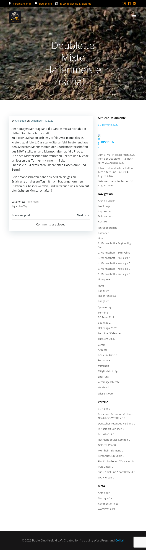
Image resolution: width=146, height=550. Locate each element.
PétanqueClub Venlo (110, 456)
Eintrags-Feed (106, 498)
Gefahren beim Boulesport (114, 181)
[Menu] (134, 17)
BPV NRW (107, 142)
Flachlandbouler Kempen (113, 439)
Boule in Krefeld (107, 355)
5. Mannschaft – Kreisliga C (114, 268)
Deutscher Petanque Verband (115, 423)
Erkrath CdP (105, 434)
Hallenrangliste (107, 295)
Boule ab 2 (104, 322)
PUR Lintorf (104, 466)
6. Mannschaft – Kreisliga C (114, 274)
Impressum (104, 211)
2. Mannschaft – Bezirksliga (114, 252)
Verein (102, 345)
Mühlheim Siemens (109, 450)
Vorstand (103, 387)
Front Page (104, 206)
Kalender (103, 233)
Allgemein (33, 201)
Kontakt (102, 221)
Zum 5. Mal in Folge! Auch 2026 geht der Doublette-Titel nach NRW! (116, 158)
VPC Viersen (105, 477)
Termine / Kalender (109, 333)
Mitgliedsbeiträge (108, 371)
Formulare (104, 360)
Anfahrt (102, 349)
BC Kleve (103, 408)
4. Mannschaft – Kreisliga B (114, 263)
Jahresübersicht (107, 227)
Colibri (119, 540)
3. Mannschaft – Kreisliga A (114, 258)
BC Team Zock (106, 317)
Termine (103, 312)
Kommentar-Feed (108, 503)
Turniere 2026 (106, 339)
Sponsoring (104, 307)
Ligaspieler (104, 279)
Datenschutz (105, 216)
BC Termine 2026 (108, 124)
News (101, 285)
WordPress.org (106, 509)
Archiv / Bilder (106, 200)
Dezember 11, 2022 (41, 120)
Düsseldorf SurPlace (110, 429)
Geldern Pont (106, 445)
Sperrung (103, 376)
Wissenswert (105, 393)
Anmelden (104, 492)
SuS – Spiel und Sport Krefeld (115, 472)
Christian (20, 120)
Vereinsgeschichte (109, 382)
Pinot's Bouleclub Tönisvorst (114, 461)
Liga (100, 238)
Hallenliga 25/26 (107, 328)
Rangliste (103, 291)
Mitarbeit (103, 365)
